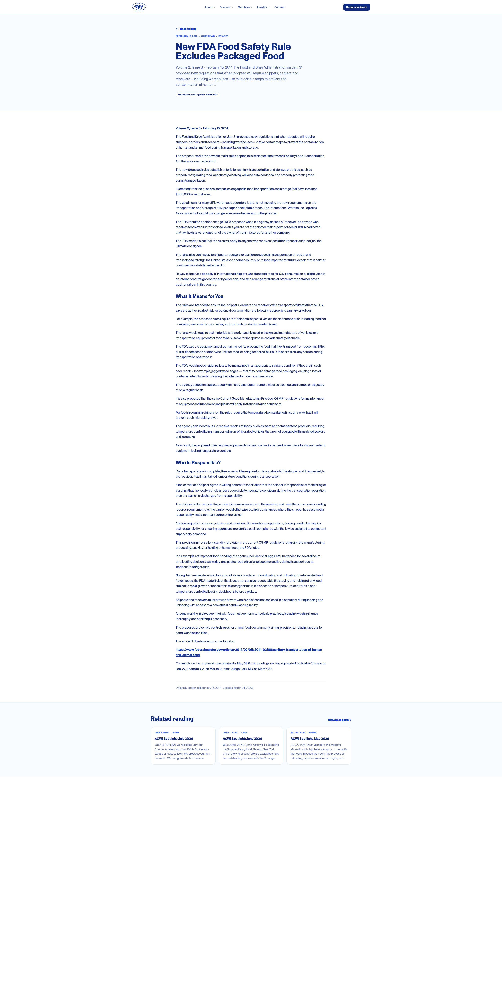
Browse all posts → (339, 719)
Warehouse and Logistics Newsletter (198, 94)
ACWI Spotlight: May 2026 (310, 739)
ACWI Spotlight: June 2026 (242, 739)
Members (244, 7)
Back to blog (188, 28)
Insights (262, 7)
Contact (279, 7)
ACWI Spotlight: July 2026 (174, 739)
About (208, 7)
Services (225, 7)
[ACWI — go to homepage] (139, 7)
